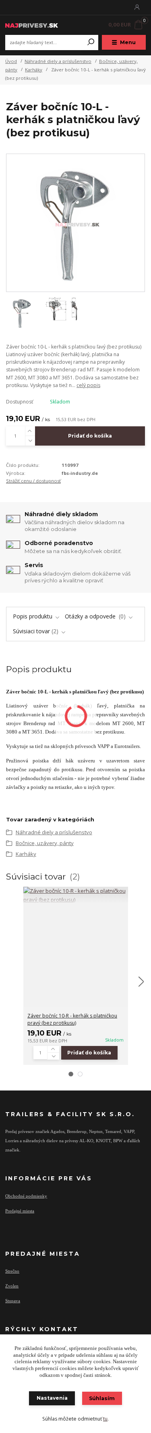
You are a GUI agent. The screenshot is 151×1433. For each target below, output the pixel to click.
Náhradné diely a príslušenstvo (58, 61)
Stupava (12, 1300)
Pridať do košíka (90, 436)
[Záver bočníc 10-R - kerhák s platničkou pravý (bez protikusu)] (75, 895)
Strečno (12, 1271)
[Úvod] (31, 24)
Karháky (33, 70)
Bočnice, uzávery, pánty (45, 843)
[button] (70, 1074)
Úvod (11, 61)
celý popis (88, 385)
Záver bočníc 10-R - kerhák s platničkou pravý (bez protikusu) (72, 1019)
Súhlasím (102, 1398)
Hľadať (91, 42)
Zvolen (12, 1285)
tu (105, 1418)
